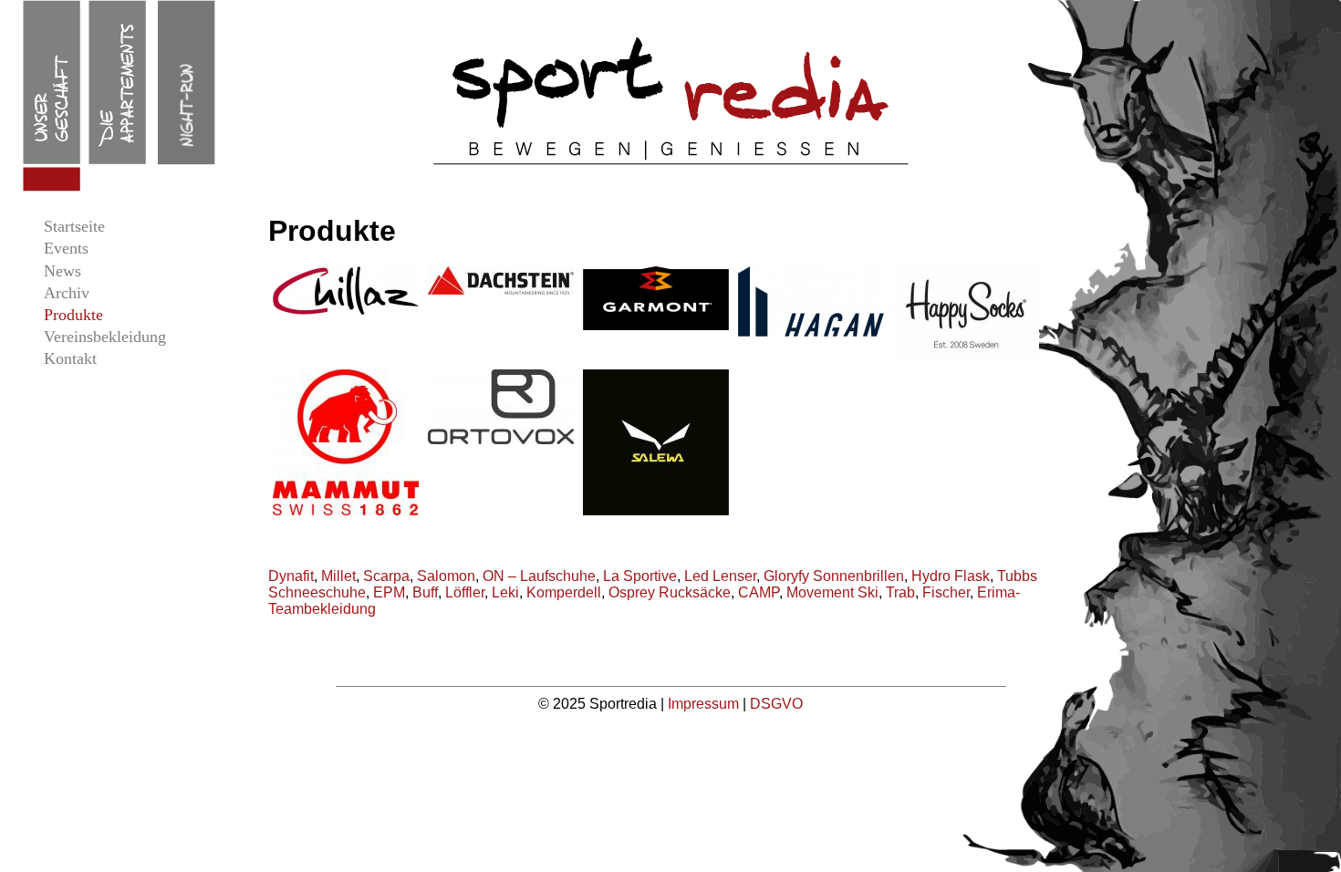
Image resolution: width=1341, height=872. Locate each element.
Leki (505, 592)
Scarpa (386, 576)
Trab (900, 592)
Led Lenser (720, 576)
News (62, 271)
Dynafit (291, 576)
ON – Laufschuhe (539, 576)
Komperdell (563, 592)
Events (66, 248)
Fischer (946, 592)
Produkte (73, 315)
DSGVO (776, 703)
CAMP (758, 592)
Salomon (446, 576)
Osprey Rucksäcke (669, 592)
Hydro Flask (950, 576)
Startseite (74, 226)
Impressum (705, 703)
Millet (338, 576)
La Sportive (640, 576)
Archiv (66, 293)
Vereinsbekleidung (105, 336)
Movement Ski (832, 592)
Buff (425, 592)
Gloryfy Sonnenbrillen (834, 576)
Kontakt (70, 358)
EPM (389, 592)
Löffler (464, 592)
